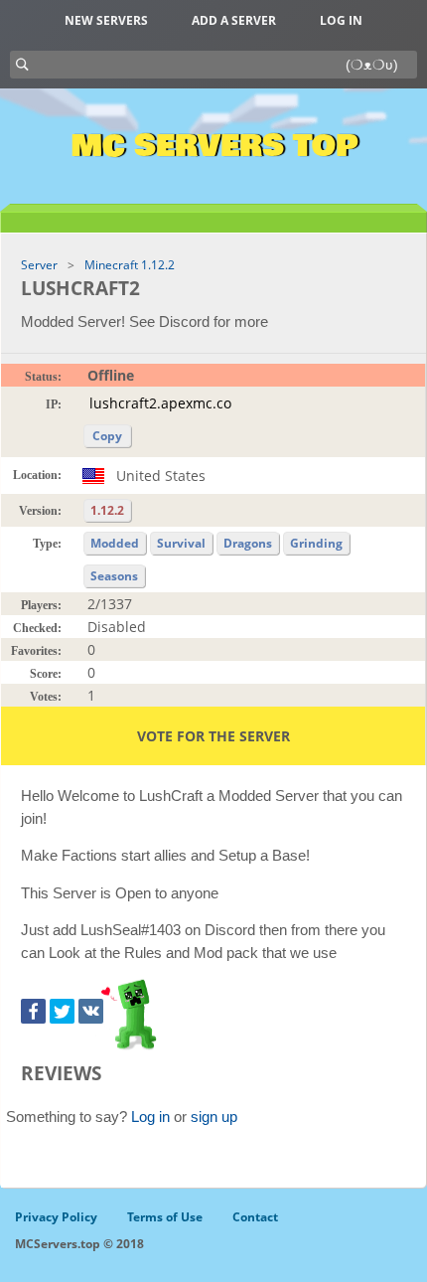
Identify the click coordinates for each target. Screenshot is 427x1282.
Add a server (234, 20)
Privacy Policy (56, 1216)
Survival (181, 543)
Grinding (316, 543)
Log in (341, 20)
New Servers (106, 20)
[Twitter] (62, 1011)
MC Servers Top (214, 146)
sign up (214, 1116)
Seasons (114, 575)
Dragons (247, 543)
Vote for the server (213, 735)
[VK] (90, 1011)
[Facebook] (33, 1011)
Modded (114, 543)
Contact (255, 1216)
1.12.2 (107, 510)
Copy (107, 435)
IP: (54, 404)
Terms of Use (165, 1216)
